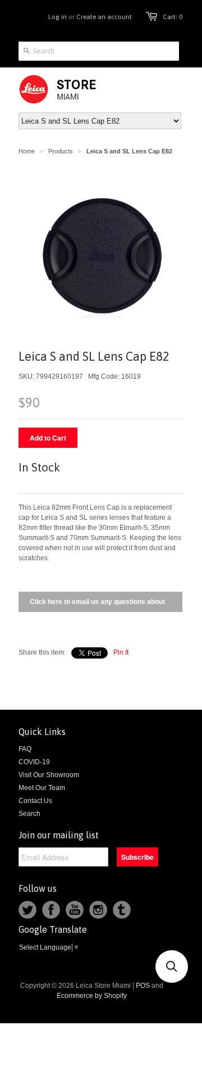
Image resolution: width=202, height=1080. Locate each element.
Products (60, 151)
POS (143, 986)
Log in (57, 17)
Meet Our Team (42, 788)
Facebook (51, 910)
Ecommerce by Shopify (92, 996)
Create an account (104, 17)
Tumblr (122, 910)
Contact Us (35, 801)
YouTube (75, 910)
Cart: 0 (172, 17)
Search (29, 814)
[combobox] (99, 51)
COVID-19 (34, 762)
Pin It (120, 652)
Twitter (27, 910)
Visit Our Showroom (49, 775)
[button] (171, 966)
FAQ (25, 749)
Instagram (98, 910)
